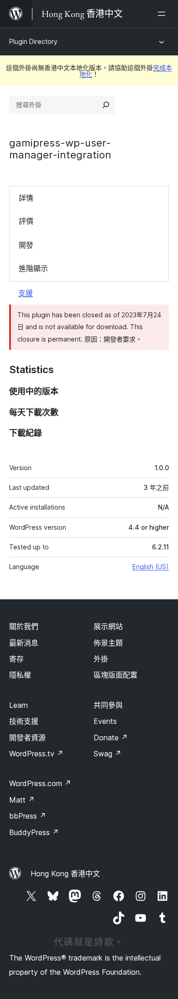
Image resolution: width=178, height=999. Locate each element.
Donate (111, 737)
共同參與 (108, 705)
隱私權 (20, 674)
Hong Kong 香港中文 (65, 873)
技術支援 (23, 721)
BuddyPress (34, 832)
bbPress (27, 815)
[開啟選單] (163, 13)
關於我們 (23, 626)
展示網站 (108, 626)
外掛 (101, 658)
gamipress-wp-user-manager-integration (60, 149)
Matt (22, 799)
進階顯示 (33, 268)
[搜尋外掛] (106, 105)
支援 (25, 293)
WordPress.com (40, 783)
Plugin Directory (33, 41)
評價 (26, 221)
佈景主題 (108, 642)
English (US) (150, 566)
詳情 (26, 197)
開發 (26, 245)
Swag (107, 753)
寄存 (16, 658)
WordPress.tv (36, 753)
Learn (18, 705)
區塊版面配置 (115, 674)
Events (105, 721)
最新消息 (23, 642)
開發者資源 (27, 737)
